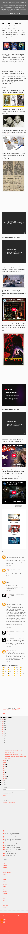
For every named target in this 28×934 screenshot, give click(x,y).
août (4, 764)
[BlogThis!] (17, 506)
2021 (3, 729)
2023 (3, 725)
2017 (3, 738)
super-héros (5, 905)
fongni (7, 603)
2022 (3, 727)
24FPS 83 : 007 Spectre (8, 752)
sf (14, 507)
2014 (3, 780)
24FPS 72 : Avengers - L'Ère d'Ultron (12, 837)
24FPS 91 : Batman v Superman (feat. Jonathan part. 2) (13, 834)
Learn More (11, 13)
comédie (4, 869)
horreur (4, 886)
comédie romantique (7, 872)
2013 (3, 782)
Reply (7, 565)
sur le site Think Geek (7, 134)
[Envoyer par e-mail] (16, 506)
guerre (4, 882)
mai (4, 770)
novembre (5, 746)
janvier (4, 778)
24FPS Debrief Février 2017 (11, 853)
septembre (5, 762)
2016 (3, 740)
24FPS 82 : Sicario (7, 758)
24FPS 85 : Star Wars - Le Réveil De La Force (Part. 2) (13, 840)
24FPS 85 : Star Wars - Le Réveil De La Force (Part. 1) (13, 850)
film (4, 881)
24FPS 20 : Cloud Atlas (14, 522)
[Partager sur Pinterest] (21, 506)
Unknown (8, 555)
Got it (18, 13)
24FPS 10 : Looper (14, 544)
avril (4, 772)
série (4, 900)
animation (5, 863)
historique (5, 884)
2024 (3, 723)
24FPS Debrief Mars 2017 (10, 845)
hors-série (12, 507)
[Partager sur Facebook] (20, 506)
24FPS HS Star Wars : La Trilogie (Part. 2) (12, 750)
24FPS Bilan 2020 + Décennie (11, 855)
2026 (3, 719)
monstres (5, 895)
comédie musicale (6, 870)
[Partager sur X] (18, 506)
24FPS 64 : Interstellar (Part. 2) (11, 831)
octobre (5, 760)
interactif (5, 889)
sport (4, 903)
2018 (3, 736)
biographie (5, 867)
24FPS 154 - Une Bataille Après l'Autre (13, 843)
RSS (4, 797)
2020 (3, 731)
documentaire (5, 875)
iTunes (4, 795)
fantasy (7, 507)
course (4, 874)
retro (4, 898)
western (4, 908)
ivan (7, 650)
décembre (5, 744)
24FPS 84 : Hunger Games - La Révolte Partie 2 (12, 709)
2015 (3, 742)
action (4, 862)
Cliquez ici (4, 470)
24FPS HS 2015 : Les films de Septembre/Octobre (14, 756)
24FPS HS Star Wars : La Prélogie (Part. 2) (14, 847)
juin (4, 768)
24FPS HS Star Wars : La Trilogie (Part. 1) (12, 754)
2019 (3, 734)
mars (4, 774)
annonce (5, 865)
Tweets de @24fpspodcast (9, 802)
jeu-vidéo (5, 893)
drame (4, 877)
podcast (4, 896)
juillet (4, 766)
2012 (3, 784)
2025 (3, 721)
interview (5, 891)
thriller (4, 907)
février (4, 776)
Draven (7, 594)
